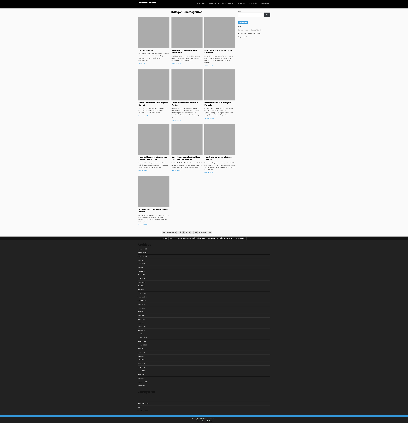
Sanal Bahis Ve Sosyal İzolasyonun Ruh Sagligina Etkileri (153, 158)
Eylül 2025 (141, 290)
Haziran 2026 (142, 256)
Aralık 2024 (141, 323)
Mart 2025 (141, 312)
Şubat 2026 (141, 271)
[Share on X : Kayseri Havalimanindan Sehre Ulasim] (184, 99)
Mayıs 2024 (141, 349)
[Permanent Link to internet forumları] (153, 32)
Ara (239, 11)
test (139, 407)
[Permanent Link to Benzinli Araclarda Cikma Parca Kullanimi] (219, 32)
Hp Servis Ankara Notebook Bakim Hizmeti (153, 210)
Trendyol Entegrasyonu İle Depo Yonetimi (218, 158)
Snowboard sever (147, 2)
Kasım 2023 (142, 371)
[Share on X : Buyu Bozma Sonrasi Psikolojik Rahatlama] (184, 47)
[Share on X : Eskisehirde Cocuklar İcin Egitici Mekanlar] (217, 99)
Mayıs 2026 (141, 260)
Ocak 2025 (141, 319)
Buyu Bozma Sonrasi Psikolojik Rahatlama (184, 51)
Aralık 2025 (141, 279)
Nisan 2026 (141, 264)
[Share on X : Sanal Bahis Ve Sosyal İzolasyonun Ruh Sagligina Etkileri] (151, 154)
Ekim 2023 (141, 375)
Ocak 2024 (141, 363)
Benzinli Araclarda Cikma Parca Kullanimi (218, 51)
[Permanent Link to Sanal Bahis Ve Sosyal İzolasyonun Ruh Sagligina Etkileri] (153, 139)
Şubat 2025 (141, 315)
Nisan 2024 (141, 352)
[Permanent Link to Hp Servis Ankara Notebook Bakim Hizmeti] (153, 191)
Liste (203, 3)
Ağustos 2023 (142, 382)
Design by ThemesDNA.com (204, 421)
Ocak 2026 (141, 275)
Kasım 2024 (142, 327)
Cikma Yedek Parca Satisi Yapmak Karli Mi (153, 103)
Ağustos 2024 (142, 338)
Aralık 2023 (141, 367)
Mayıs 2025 (141, 304)
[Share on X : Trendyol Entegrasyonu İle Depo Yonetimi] (217, 154)
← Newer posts (169, 232)
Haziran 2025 (142, 301)
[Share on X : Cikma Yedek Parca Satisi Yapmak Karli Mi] (151, 99)
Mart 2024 (141, 356)
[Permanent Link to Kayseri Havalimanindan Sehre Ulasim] (187, 84)
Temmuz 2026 (142, 253)
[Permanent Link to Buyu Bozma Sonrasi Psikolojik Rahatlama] (187, 32)
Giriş (198, 3)
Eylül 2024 (141, 334)
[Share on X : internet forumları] (151, 47)
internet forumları (146, 50)
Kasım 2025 (142, 282)
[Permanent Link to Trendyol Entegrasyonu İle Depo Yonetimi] (219, 139)
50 (196, 232)
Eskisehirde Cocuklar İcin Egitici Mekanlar (217, 103)
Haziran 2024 (142, 345)
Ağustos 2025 (142, 293)
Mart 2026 (141, 267)
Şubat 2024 (141, 360)
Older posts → (205, 232)
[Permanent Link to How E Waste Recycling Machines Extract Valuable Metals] (187, 139)
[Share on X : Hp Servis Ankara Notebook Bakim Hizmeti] (151, 206)
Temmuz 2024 (142, 341)
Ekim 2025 (141, 286)
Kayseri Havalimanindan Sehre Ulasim (184, 103)
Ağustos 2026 (142, 249)
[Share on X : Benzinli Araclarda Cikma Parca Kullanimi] (217, 47)
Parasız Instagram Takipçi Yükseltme (220, 3)
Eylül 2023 (141, 378)
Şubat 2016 (141, 386)
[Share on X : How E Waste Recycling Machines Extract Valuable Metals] (184, 154)
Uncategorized (154, 24)
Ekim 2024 (141, 330)
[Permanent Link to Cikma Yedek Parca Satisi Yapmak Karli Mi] (153, 84)
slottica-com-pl (143, 403)
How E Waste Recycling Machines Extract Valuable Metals (185, 158)
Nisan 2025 (141, 308)
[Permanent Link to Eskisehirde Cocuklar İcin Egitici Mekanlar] (219, 84)
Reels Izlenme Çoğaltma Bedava (247, 3)
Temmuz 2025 (142, 297)
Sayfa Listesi (265, 3)
